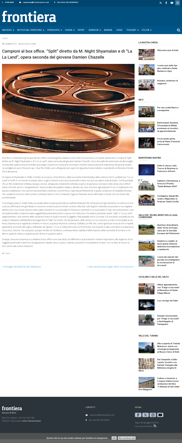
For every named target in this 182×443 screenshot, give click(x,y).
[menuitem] (7, 30)
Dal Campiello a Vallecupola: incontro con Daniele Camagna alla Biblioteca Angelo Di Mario (158, 365)
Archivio (7, 30)
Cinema (5, 38)
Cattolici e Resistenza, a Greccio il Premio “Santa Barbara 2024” (168, 184)
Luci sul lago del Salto (167, 300)
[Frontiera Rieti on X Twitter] (160, 2)
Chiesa (68, 30)
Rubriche (94, 30)
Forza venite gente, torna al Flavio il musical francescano (168, 142)
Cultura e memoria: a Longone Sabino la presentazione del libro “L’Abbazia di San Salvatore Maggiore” (159, 384)
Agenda (108, 30)
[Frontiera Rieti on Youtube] (171, 2)
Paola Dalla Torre (28, 44)
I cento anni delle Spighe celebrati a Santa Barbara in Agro (167, 68)
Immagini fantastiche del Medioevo (21, 266)
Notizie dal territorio (29, 30)
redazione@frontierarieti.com (36, 2)
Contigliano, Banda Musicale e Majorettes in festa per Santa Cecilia (168, 199)
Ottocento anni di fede (167, 50)
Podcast (131, 30)
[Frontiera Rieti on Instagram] (177, 2)
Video (119, 30)
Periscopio (53, 30)
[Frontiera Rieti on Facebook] (166, 2)
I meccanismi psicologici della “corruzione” (111, 266)
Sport (81, 30)
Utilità (145, 30)
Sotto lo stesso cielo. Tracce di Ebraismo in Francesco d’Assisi (167, 168)
